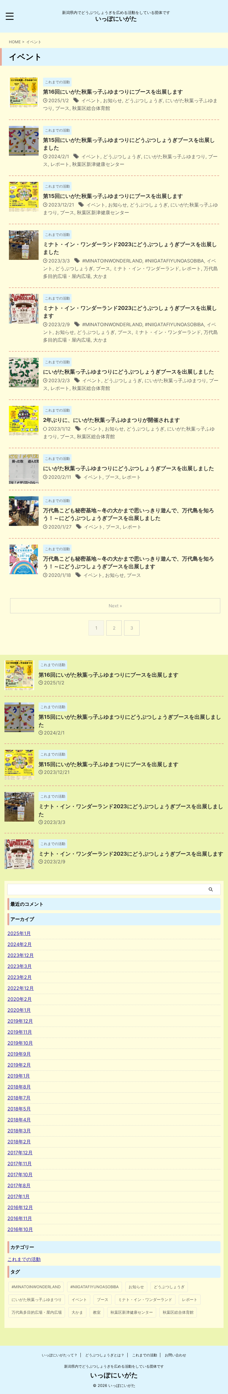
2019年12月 (20, 1021)
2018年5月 (19, 1109)
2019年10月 (20, 1043)
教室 (97, 1312)
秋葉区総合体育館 (91, 108)
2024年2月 (19, 944)
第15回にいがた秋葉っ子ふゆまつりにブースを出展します (113, 196)
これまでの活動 (144, 1355)
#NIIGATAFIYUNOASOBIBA (174, 261)
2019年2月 (19, 1065)
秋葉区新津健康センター (98, 164)
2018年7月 (19, 1098)
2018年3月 (19, 1131)
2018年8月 (19, 1087)
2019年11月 (19, 1032)
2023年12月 (20, 955)
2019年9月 (19, 1054)
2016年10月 (20, 1229)
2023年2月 (19, 977)
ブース (62, 108)
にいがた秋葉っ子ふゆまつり (174, 156)
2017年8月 (19, 1185)
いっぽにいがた (116, 18)
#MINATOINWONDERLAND (112, 261)
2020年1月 (19, 1010)
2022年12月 (20, 988)
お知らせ (112, 100)
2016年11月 (19, 1218)
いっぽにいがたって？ (59, 1355)
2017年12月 (20, 1152)
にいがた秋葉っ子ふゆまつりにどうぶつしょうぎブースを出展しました (128, 372)
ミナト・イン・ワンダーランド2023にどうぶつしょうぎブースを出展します (131, 854)
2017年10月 (20, 1174)
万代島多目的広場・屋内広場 (37, 1312)
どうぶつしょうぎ (144, 100)
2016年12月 (20, 1207)
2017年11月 (19, 1163)
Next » (115, 606)
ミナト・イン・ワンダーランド (146, 268)
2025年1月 (19, 933)
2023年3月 (19, 966)
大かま (100, 276)
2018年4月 (19, 1120)
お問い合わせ (175, 1355)
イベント (90, 100)
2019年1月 (18, 1076)
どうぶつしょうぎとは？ (104, 1355)
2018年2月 (19, 1142)
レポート (59, 164)
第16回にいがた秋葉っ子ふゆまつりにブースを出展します (113, 92)
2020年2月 (19, 999)
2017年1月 (18, 1196)
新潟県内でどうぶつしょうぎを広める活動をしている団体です (114, 1366)
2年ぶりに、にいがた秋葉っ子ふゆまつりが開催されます (111, 420)
